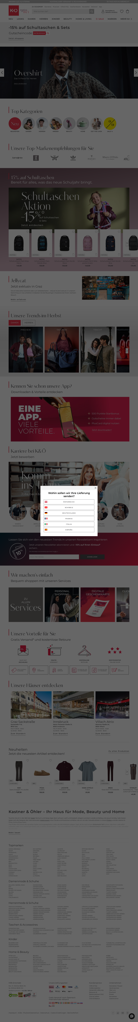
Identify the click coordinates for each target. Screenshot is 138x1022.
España (69, 530)
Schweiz (69, 507)
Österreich (69, 502)
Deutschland (69, 513)
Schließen (95, 488)
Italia (69, 524)
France (69, 518)
